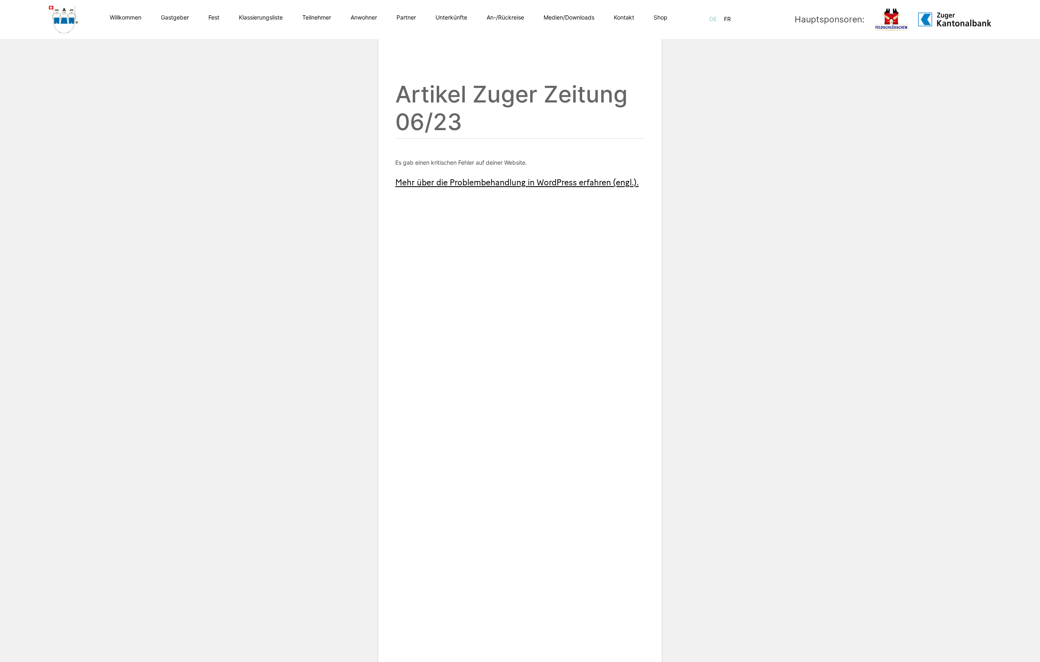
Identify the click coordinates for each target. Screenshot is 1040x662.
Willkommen (125, 17)
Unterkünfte (451, 17)
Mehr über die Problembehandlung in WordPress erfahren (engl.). (517, 183)
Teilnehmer (316, 17)
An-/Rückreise (505, 17)
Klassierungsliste (261, 17)
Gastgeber (175, 17)
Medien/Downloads (569, 17)
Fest (213, 17)
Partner (406, 17)
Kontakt (624, 17)
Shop (660, 17)
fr (727, 18)
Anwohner (364, 17)
